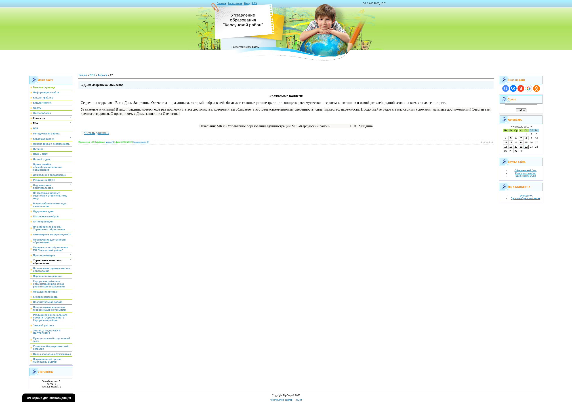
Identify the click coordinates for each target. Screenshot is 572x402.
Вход (247, 3)
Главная (221, 3)
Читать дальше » (96, 133)
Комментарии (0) (141, 142)
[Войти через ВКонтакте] (513, 88)
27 (516, 151)
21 (521, 146)
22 (526, 146)
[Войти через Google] (528, 88)
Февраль (102, 75)
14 (521, 142)
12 (510, 142)
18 (505, 146)
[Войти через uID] (505, 88)
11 (506, 142)
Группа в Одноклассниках (525, 198)
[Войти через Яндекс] (520, 88)
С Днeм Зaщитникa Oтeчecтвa (102, 85)
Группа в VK (525, 195)
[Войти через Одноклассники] (536, 88)
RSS (254, 3)
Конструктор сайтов (281, 399)
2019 (92, 75)
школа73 (110, 142)
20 (516, 146)
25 (505, 151)
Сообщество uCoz (525, 173)
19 (510, 146)
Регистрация (235, 3)
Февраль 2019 (521, 126)
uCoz (299, 399)
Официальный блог (526, 170)
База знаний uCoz (525, 175)
